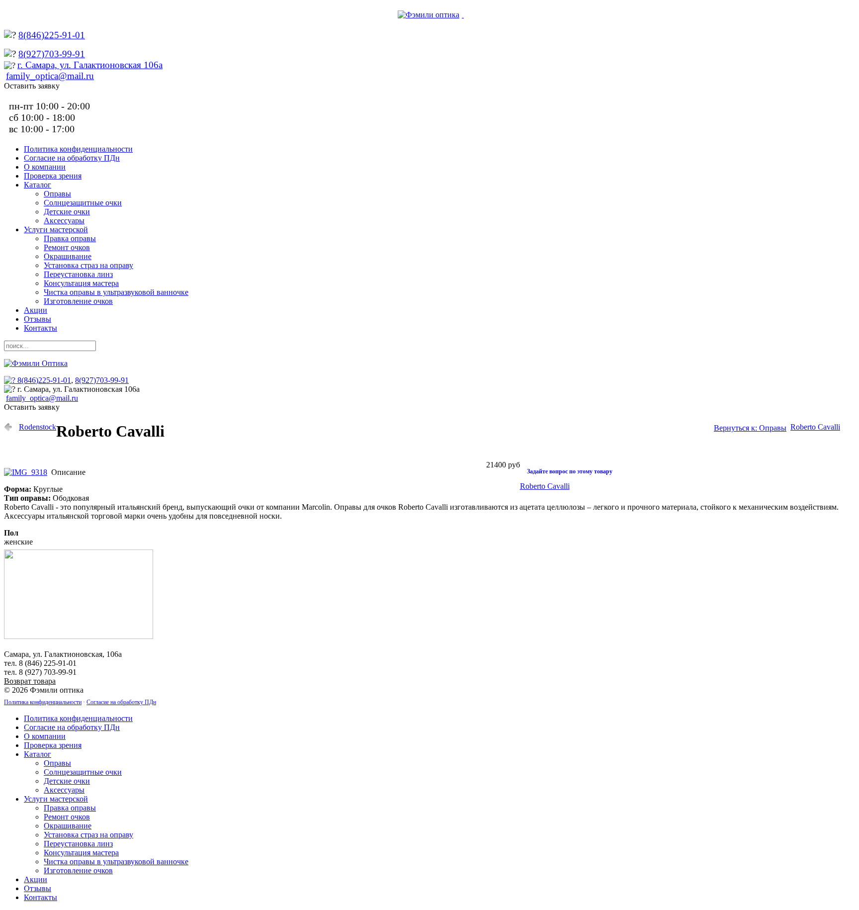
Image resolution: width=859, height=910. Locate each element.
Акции (35, 310)
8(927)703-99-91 (51, 54)
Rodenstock (37, 427)
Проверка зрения (53, 176)
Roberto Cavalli (815, 427)
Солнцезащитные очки (83, 202)
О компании (45, 167)
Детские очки (67, 211)
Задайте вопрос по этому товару (569, 471)
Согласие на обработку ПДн (72, 158)
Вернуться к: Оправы (750, 428)
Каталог (37, 185)
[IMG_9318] (27, 472)
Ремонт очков (67, 247)
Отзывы (37, 319)
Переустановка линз (78, 274)
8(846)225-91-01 (51, 35)
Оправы (57, 193)
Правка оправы (70, 238)
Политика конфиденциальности (78, 149)
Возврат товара (30, 681)
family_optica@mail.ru (50, 76)
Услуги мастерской (56, 229)
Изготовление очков (78, 301)
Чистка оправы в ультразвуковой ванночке (116, 292)
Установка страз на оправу (88, 265)
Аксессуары (64, 220)
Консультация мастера (81, 283)
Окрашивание (67, 256)
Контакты (40, 328)
